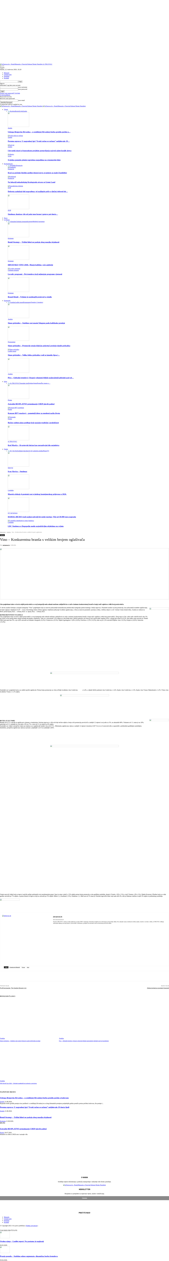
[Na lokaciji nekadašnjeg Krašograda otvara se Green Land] (12, 176)
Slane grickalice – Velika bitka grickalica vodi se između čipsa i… (34, 355)
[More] (84, 976)
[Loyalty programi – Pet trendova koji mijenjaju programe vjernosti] (14, 268)
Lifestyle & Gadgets (31, 451)
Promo (39, 383)
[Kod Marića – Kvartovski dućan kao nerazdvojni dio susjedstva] (18, 440)
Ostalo (6, 449)
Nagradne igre (23, 383)
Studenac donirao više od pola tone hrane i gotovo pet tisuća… (33, 214)
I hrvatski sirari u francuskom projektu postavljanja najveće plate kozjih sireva (39, 151)
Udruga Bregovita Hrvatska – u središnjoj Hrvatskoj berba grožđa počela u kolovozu (34, 1098)
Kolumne (30, 221)
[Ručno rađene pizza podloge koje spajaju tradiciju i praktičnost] (12, 417)
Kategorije (7, 300)
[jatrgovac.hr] (26, 939)
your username (22, 87)
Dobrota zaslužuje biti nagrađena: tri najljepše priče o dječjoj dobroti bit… (38, 191)
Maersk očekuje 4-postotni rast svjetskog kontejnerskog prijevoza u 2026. (37, 494)
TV (48, 451)
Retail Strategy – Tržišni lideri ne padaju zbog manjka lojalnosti (33, 242)
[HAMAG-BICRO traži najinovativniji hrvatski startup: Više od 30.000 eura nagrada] (18, 511)
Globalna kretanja (21, 221)
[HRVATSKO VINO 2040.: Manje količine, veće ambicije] (18, 259)
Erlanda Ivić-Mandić (15, 967)
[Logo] (21, 106)
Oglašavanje (8, 74)
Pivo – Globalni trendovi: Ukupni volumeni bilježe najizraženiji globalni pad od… (41, 378)
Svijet (21, 111)
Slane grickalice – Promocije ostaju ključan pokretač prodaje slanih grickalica (39, 346)
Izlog (5, 381)
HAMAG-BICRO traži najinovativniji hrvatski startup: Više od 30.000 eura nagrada (42, 517)
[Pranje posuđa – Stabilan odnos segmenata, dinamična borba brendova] (5, 1252)
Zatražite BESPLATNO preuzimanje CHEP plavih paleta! (31, 404)
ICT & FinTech (15, 451)
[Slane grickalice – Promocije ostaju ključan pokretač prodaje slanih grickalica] (18, 340)
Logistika (40, 451)
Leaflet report (19, 302)
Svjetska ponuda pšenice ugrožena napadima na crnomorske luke (34, 160)
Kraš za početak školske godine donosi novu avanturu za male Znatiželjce (37, 173)
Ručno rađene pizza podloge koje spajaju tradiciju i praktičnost (33, 423)
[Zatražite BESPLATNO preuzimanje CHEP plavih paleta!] (18, 398)
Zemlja (25, 111)
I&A (14, 165)
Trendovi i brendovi (37, 302)
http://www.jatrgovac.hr (58, 919)
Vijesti (6, 109)
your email (21, 100)
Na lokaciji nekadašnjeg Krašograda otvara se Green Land (31, 182)
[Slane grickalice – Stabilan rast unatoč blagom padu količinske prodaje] (18, 317)
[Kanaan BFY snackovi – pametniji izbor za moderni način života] (16, 408)
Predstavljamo (32, 383)
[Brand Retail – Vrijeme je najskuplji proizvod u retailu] (18, 291)
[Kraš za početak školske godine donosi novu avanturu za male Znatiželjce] (12, 167)
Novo (5, 218)
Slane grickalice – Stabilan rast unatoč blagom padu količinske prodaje (36, 323)
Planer (45, 451)
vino (28, 967)
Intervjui (22, 451)
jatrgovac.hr (6, 545)
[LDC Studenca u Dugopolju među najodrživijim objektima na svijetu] (21, 520)
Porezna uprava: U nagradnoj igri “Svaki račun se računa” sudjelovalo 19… (39, 141)
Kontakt (6, 78)
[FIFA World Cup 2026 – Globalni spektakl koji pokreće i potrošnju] (28, 1062)
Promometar (27, 302)
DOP (11, 165)
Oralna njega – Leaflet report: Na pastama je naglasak (22, 1241)
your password (22, 89)
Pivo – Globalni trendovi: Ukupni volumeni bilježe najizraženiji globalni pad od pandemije (84, 1041)
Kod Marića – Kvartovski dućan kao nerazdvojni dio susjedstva (33, 445)
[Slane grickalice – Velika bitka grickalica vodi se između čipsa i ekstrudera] (13, 349)
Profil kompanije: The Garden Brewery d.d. (13, 988)
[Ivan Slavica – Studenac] (18, 466)
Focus (23, 967)
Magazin (6, 73)
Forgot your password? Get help (10, 93)
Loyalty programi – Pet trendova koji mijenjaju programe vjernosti (35, 274)
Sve (9, 111)
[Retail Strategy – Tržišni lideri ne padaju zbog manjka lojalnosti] (18, 236)
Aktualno (13, 221)
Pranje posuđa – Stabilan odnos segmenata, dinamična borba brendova (29, 1256)
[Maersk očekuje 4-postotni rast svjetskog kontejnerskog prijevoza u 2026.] (18, 488)
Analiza (12, 302)
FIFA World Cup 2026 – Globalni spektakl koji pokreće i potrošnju (18, 1083)
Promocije (19, 165)
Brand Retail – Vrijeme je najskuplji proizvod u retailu (30, 297)
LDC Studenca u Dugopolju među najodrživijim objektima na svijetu (36, 526)
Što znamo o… (45, 383)
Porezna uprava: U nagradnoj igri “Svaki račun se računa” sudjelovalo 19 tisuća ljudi (34, 1107)
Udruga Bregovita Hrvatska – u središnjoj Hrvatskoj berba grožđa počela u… (39, 132)
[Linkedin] (54, 926)
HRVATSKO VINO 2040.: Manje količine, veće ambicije (30, 265)
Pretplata (6, 76)
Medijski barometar (39, 221)
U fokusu (7, 220)
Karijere (12, 111)
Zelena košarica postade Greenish (158, 988)
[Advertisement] (14, 1147)
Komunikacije (8, 164)
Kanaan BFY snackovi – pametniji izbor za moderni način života (34, 413)
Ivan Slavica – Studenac (17, 471)
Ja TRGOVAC (14, 383)
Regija (17, 111)
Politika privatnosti (31, 1226)
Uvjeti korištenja (5, 95)
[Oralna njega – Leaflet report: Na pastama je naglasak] (5, 1237)
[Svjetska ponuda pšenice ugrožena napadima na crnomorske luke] (11, 154)
